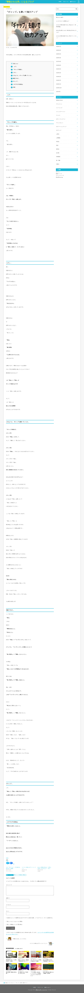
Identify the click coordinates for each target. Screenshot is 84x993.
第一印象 (58, 160)
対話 (57, 145)
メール (8, 904)
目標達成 (58, 156)
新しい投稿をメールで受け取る (14, 924)
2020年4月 (58, 54)
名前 (8, 898)
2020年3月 (58, 57)
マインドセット (7, 6)
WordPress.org (59, 177)
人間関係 (58, 137)
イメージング (59, 107)
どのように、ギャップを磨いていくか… (21, 75)
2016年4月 (58, 72)
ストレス (58, 115)
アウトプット (59, 104)
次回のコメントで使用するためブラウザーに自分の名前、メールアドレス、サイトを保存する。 (30, 917)
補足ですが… (15, 78)
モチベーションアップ (61, 126)
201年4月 (58, 91)
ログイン (58, 171)
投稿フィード (59, 173)
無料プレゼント (73, 1)
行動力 (57, 164)
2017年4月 (58, 61)
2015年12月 (58, 87)
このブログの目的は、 (17, 84)
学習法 (57, 141)
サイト (7, 911)
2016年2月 (58, 80)
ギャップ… (14, 81)
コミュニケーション (60, 111)
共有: (13, 87)
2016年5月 (58, 69)
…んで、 (14, 66)
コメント (9, 884)
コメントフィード (60, 175)
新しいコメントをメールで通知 (14, 921)
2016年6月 (58, 65)
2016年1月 (58, 84)
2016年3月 (58, 76)
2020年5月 (58, 50)
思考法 (57, 149)
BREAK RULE (59, 100)
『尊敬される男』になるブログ (19, 1)
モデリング (58, 130)
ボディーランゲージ (60, 119)
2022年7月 (58, 46)
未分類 (57, 152)
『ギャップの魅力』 (17, 69)
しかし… (14, 72)
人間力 (57, 134)
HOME (60, 1)
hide (17, 63)
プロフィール (65, 1)
